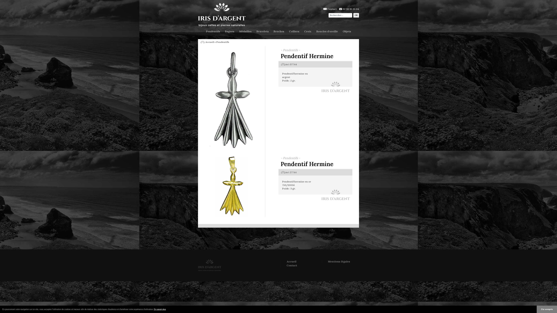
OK (356, 15)
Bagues (229, 31)
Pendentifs (213, 31)
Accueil (209, 42)
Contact (332, 9)
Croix (307, 31)
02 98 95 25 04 (350, 9)
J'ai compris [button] (547, 309)
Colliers (294, 31)
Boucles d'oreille (327, 31)
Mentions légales (339, 261)
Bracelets (262, 31)
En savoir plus (160, 309)
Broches (279, 31)
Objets (347, 31)
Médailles (245, 31)
